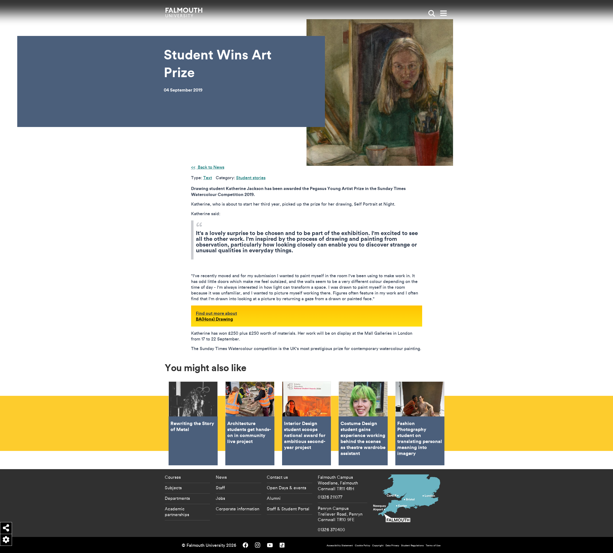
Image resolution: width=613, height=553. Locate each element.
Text (207, 177)
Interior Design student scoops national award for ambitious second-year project (306, 423)
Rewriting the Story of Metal (193, 423)
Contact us (277, 477)
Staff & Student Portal (288, 508)
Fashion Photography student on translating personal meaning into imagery (419, 423)
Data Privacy (392, 545)
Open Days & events (286, 487)
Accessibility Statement (340, 545)
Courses (173, 477)
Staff (220, 487)
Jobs (220, 498)
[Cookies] (6, 540)
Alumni (274, 498)
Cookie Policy (362, 545)
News (221, 477)
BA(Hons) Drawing (214, 319)
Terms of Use (433, 545)
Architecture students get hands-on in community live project (249, 423)
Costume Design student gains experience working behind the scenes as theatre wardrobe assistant (363, 423)
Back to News (210, 167)
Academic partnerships (177, 511)
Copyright (378, 545)
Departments (177, 498)
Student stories (251, 177)
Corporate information (237, 508)
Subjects (173, 487)
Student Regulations (412, 545)
